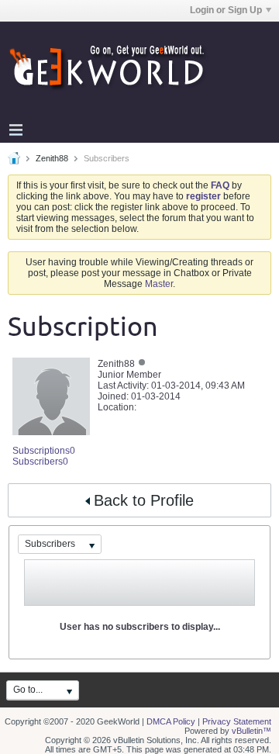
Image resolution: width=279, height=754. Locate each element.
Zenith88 (52, 158)
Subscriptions (41, 450)
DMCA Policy (170, 721)
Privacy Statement (236, 721)
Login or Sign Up (226, 10)
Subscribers (37, 461)
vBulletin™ (251, 730)
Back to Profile (144, 500)
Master (159, 283)
